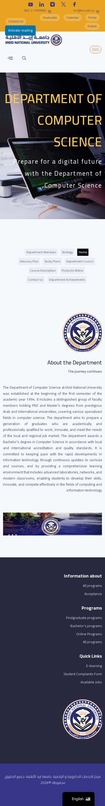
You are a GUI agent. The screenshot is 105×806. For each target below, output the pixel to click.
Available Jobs (91, 682)
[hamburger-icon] (95, 49)
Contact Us (15, 21)
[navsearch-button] (24, 58)
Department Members (41, 252)
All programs (92, 585)
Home (83, 252)
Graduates (50, 17)
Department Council (80, 261)
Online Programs (89, 634)
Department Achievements (67, 279)
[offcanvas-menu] (10, 58)
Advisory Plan (29, 261)
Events (92, 26)
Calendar (73, 17)
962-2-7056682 (35, 10)
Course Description (43, 270)
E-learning (94, 665)
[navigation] (78, 799)
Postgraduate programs (84, 617)
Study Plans (52, 261)
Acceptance (93, 593)
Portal (92, 17)
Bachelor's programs (86, 626)
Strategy (67, 252)
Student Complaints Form (82, 674)
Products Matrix (72, 270)
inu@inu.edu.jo (83, 10)
